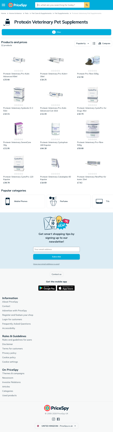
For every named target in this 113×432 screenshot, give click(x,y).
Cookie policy (9, 357)
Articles (6, 386)
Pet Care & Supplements (42, 13)
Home (3, 13)
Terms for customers (12, 348)
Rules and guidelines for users (17, 339)
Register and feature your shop (17, 315)
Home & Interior (15, 13)
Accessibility (8, 328)
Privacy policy (9, 353)
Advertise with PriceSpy (14, 310)
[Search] (87, 5)
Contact (6, 306)
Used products (9, 395)
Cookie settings (10, 361)
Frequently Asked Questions (16, 323)
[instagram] (53, 419)
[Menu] (3, 5)
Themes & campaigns (13, 373)
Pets (27, 13)
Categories (7, 391)
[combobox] (59, 5)
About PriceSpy (10, 301)
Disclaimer (7, 344)
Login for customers (12, 319)
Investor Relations (11, 382)
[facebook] (58, 419)
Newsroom (7, 377)
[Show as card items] (94, 43)
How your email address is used (46, 264)
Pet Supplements (62, 13)
